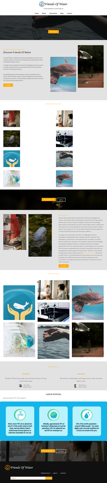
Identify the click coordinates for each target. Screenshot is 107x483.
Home (37, 13)
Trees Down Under (89, 253)
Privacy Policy (45, 473)
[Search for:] (31, 478)
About (44, 13)
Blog (61, 13)
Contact (69, 13)
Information (53, 13)
